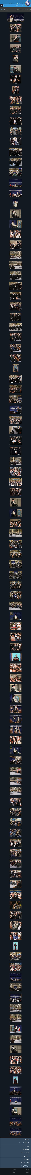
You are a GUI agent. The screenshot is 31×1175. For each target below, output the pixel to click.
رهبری (27, 1159)
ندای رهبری (26, 1156)
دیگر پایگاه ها (14, 1172)
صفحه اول (27, 1169)
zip (1, 10)
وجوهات (16, 5)
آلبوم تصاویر (26, 1153)
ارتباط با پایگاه (14, 1170)
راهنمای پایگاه (14, 1169)
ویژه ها (27, 1146)
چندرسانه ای (26, 1163)
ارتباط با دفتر (26, 1166)
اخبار (28, 1139)
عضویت (28, 1170)
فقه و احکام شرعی (25, 1143)
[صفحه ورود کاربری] (4, 5)
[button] (1, 5)
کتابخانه (27, 1149)
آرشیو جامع (27, 1172)
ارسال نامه (21, 5)
